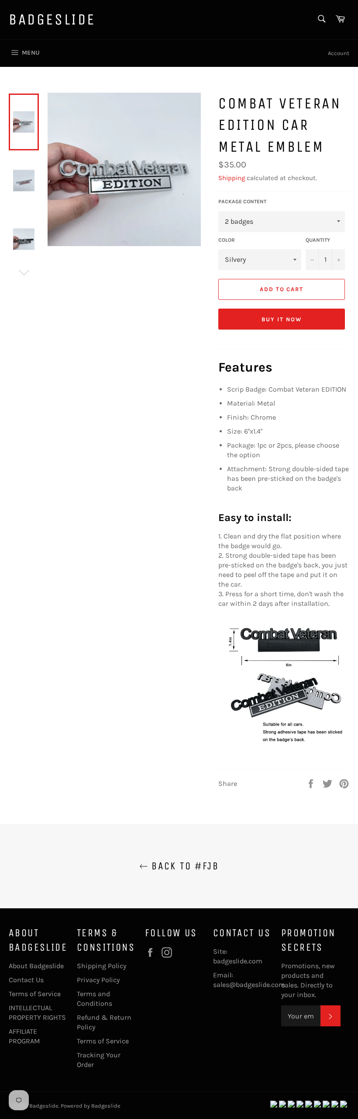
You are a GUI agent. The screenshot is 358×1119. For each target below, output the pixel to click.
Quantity (318, 240)
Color (226, 240)
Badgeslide (52, 19)
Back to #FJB (183, 866)
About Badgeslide (36, 966)
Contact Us (26, 980)
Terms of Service (35, 994)
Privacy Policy (98, 980)
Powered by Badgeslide (90, 1105)
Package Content (242, 201)
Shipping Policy (101, 966)
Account (338, 53)
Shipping (231, 178)
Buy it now (282, 319)
